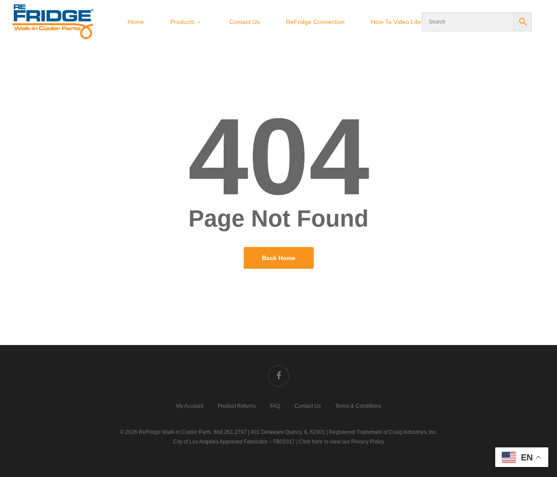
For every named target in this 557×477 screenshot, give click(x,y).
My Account (189, 405)
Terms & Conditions (358, 405)
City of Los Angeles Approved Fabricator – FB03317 (234, 442)
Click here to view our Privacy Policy (341, 442)
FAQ (275, 405)
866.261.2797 (230, 432)
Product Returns (237, 405)
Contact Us (308, 405)
